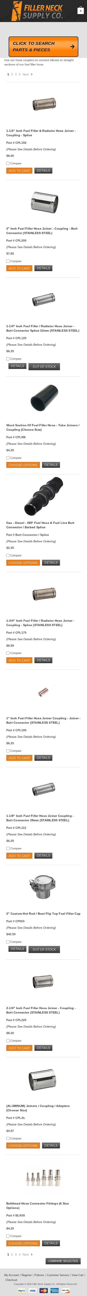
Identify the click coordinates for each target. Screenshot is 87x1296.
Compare (15, 163)
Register (27, 1275)
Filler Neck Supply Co (43, 1284)
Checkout (11, 1280)
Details (43, 171)
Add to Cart (19, 171)
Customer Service (58, 1275)
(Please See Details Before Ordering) (31, 149)
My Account (11, 1275)
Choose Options (23, 465)
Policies (39, 1275)
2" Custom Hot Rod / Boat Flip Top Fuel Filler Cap (43, 913)
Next (26, 74)
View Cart (77, 1275)
